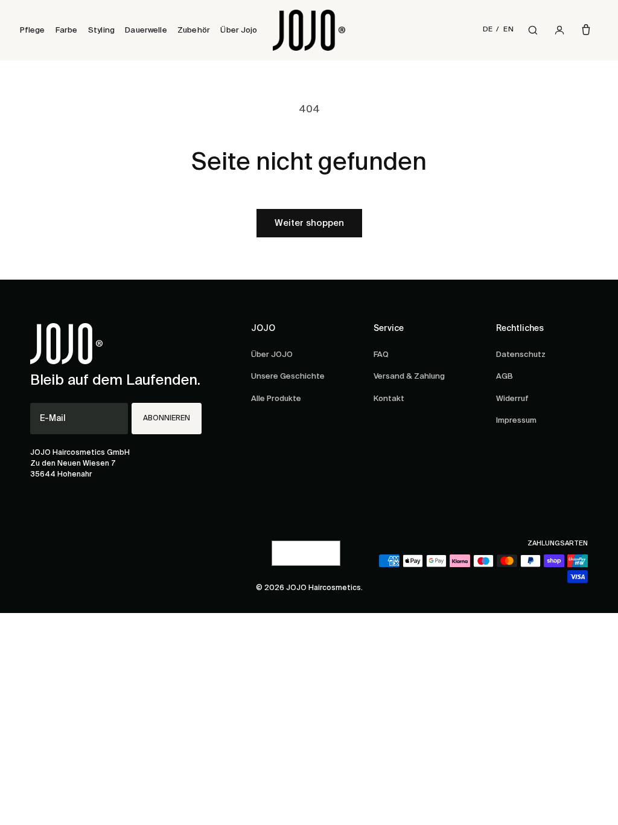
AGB (504, 376)
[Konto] (559, 30)
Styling (101, 30)
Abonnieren (166, 418)
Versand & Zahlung (409, 376)
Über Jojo (238, 30)
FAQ (381, 355)
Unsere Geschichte (288, 376)
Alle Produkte (276, 399)
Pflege (32, 30)
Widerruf (512, 399)
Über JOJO (272, 355)
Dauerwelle (146, 30)
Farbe (67, 30)
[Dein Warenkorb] (586, 30)
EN (508, 29)
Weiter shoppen (309, 223)
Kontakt (389, 399)
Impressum (516, 421)
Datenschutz (521, 355)
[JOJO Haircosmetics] (309, 30)
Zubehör (193, 30)
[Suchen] (533, 30)
